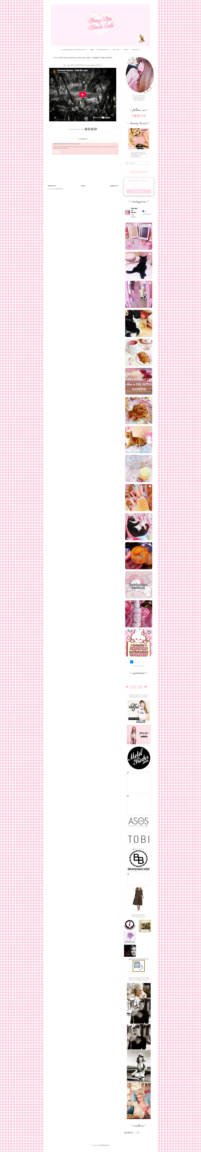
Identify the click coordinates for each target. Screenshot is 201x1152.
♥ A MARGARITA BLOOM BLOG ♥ (74, 49)
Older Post (114, 186)
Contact (136, 49)
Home (83, 186)
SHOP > (127, 49)
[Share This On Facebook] (86, 130)
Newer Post (52, 186)
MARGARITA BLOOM (104, 1145)
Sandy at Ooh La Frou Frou (60, 143)
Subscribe (138, 191)
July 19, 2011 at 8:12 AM (74, 143)
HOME (92, 49)
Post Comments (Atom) (58, 188)
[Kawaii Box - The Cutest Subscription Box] (139, 958)
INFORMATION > (103, 49)
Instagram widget (138, 666)
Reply (56, 151)
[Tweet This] (89, 130)
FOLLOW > (117, 49)
